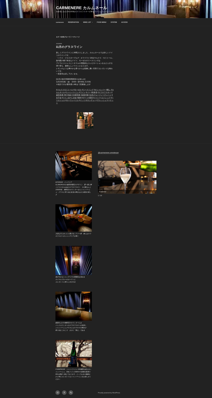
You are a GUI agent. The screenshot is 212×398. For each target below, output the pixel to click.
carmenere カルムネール (81, 8)
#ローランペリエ (72, 100)
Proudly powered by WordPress (109, 393)
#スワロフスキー (104, 92)
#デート (85, 98)
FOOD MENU (101, 22)
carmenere (60, 22)
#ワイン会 (66, 98)
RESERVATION (73, 22)
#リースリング (88, 90)
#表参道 (94, 92)
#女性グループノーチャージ (100, 95)
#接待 (79, 98)
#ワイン (82, 92)
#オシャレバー (100, 90)
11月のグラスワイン (69, 46)
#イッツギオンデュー (87, 100)
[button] (154, 176)
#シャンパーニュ (72, 92)
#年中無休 (68, 95)
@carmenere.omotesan (108, 153)
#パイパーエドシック (101, 98)
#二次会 (73, 98)
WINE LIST (87, 22)
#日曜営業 (76, 95)
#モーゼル (77, 90)
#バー (88, 92)
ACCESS (124, 22)
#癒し (108, 90)
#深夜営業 (85, 95)
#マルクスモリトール (64, 90)
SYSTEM (114, 22)
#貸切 (90, 98)
